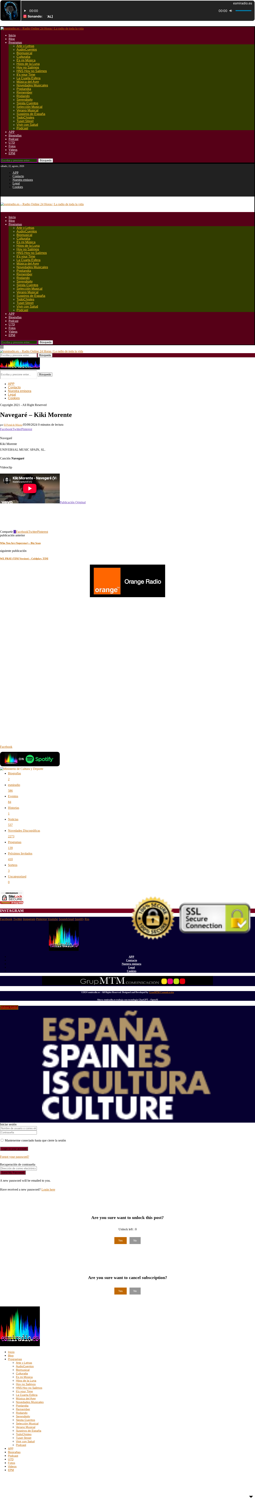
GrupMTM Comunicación (161, 992)
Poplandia (24, 89)
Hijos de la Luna (28, 64)
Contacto (18, 176)
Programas (15, 42)
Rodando (23, 96)
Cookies (18, 187)
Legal (16, 183)
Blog (12, 39)
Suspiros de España (31, 114)
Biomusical (24, 53)
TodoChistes (25, 117)
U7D (12, 142)
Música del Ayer (28, 81)
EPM (12, 153)
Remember (24, 92)
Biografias (15, 135)
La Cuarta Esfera (28, 78)
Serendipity (25, 99)
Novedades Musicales (32, 85)
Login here (48, 1189)
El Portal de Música (13, 424)
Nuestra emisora (23, 179)
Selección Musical (29, 107)
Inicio (12, 35)
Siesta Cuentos (27, 103)
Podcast (22, 128)
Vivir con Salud (27, 124)
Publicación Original (73, 502)
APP (12, 132)
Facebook (6, 746)
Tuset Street (25, 121)
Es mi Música (26, 60)
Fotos (12, 146)
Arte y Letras (25, 46)
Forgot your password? (14, 1156)
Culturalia (23, 56)
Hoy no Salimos (28, 67)
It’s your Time (26, 74)
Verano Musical (27, 110)
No (135, 1240)
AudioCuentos (27, 49)
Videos (13, 149)
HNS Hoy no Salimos (32, 71)
